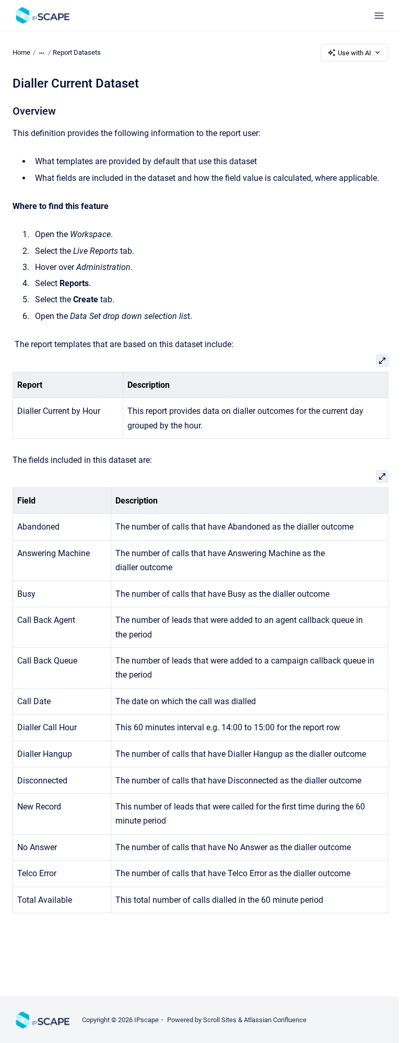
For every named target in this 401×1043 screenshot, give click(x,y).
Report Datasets (77, 52)
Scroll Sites (220, 1020)
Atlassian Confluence (275, 1020)
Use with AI (354, 53)
